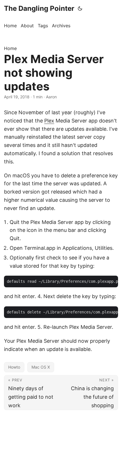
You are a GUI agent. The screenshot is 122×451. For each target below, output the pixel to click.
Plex (49, 121)
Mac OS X (40, 367)
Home (10, 48)
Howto (14, 367)
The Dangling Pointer (39, 8)
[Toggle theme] (80, 8)
